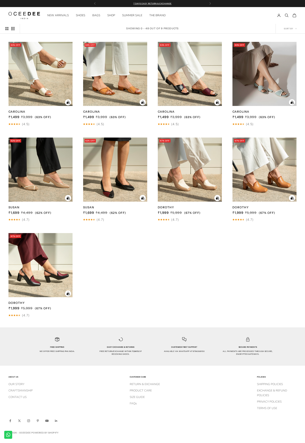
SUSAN (13, 207)
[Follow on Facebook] (10, 421)
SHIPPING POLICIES (270, 384)
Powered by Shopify (44, 432)
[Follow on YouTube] (47, 421)
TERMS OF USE (267, 408)
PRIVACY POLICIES (269, 402)
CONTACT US (17, 397)
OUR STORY (16, 384)
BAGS (96, 15)
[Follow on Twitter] (19, 421)
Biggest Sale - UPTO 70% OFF (152, 3)
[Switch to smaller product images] (12, 28)
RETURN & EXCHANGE (145, 384)
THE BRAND (157, 15)
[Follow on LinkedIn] (56, 421)
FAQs (133, 403)
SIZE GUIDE (137, 397)
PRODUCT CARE (141, 391)
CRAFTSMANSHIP (20, 391)
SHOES (80, 15)
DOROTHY (166, 207)
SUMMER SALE (132, 15)
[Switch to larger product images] (6, 28)
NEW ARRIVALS (58, 15)
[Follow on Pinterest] (38, 421)
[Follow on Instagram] (28, 421)
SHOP (111, 15)
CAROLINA (16, 111)
